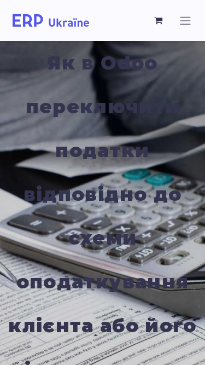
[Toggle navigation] (185, 20)
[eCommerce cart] (158, 20)
